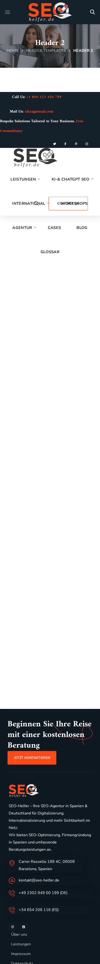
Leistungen (21, 944)
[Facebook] (65, 144)
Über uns (19, 934)
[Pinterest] (76, 144)
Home (13, 50)
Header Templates (46, 50)
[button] (92, 12)
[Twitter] (54, 144)
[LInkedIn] (24, 927)
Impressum (21, 953)
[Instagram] (86, 144)
